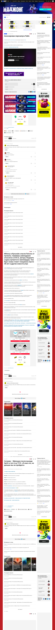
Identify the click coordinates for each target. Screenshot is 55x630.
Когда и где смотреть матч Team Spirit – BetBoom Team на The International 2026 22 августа (18, 612)
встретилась (10, 503)
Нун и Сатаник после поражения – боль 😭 (11, 505)
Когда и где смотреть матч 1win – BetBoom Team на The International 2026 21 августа (17, 468)
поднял (22, 294)
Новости (9, 31)
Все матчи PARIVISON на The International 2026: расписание (13, 437)
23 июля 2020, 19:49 (9, 181)
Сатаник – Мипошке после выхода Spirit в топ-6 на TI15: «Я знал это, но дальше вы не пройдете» (43, 258)
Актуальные (14, 142)
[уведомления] (49, 1)
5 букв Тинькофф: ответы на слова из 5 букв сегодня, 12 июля (13, 217)
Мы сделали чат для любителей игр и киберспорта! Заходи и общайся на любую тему (18, 68)
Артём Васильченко (10, 385)
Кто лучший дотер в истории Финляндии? (42, 342)
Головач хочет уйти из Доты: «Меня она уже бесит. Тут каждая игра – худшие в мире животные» (44, 306)
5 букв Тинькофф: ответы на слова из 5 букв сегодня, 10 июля (13, 220)
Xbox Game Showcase (12, 39)
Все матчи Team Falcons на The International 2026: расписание (13, 461)
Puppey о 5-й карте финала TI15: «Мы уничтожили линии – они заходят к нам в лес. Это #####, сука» (43, 279)
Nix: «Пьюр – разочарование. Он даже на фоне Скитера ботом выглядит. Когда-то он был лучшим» (43, 263)
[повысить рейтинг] (31, 161)
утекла (8, 299)
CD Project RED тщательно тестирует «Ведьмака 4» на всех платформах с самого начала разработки (44, 68)
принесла (32, 278)
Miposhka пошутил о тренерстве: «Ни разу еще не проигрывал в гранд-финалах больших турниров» (19, 568)
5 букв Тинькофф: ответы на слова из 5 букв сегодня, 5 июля (13, 234)
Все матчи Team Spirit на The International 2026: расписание (13, 440)
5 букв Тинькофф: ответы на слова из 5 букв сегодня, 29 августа (44, 57)
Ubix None (8, 163)
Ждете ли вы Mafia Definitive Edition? (13, 80)
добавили (9, 319)
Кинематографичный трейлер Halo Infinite (10, 207)
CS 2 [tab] (5, 17)
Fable (25, 39)
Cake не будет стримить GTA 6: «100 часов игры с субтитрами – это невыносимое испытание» (20, 327)
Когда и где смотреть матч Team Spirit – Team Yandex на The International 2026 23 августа (17, 451)
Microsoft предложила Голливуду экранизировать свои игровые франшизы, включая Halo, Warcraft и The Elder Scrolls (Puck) (43, 84)
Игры (6, 31)
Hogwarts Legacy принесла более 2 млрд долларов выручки (43, 53)
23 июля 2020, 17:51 (9, 164)
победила (16, 508)
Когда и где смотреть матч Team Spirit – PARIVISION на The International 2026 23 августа (17, 447)
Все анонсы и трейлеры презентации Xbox (11, 47)
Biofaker (8, 157)
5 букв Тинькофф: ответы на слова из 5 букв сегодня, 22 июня (13, 244)
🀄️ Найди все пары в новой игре (9, 488)
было (21, 309)
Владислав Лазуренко (11, 131)
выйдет (20, 284)
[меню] (8, 1)
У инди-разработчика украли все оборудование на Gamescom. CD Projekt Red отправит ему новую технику (44, 48)
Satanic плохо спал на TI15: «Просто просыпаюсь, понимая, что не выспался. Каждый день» (43, 273)
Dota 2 (6, 253)
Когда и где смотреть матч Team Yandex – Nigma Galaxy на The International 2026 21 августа (18, 619)
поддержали (19, 289)
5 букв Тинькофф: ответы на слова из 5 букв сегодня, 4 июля (13, 237)
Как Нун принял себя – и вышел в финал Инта (11, 517)
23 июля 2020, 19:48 (10, 171)
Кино (6, 628)
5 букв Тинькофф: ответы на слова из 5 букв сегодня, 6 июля (13, 230)
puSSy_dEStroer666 (10, 187)
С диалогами (33, 142)
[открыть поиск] (47, 1)
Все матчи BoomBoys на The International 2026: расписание (13, 454)
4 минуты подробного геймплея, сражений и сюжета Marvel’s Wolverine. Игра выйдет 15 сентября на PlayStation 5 (44, 78)
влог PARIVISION (9, 524)
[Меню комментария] (35, 157)
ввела (8, 314)
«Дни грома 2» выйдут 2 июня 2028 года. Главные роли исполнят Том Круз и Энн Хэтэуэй (20, 628)
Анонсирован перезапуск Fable (13, 31)
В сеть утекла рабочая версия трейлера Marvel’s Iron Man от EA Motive (43, 73)
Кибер (5, 31)
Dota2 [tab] (7, 17)
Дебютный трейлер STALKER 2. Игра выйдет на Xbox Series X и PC (14, 203)
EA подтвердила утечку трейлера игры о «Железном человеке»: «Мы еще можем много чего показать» (43, 36)
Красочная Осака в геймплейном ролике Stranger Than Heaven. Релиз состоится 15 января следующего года (43, 62)
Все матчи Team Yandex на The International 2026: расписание (13, 444)
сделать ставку (20, 128)
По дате (5, 142)
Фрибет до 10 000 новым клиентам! (12, 400)
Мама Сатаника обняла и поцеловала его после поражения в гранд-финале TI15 (43, 295)
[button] (35, 157)
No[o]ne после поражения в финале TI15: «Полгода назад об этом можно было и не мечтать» (43, 284)
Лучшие (10, 142)
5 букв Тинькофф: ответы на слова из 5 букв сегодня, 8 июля (13, 227)
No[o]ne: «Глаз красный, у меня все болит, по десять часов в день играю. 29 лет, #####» (44, 269)
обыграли (8, 272)
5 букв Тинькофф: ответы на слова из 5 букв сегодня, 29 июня (13, 241)
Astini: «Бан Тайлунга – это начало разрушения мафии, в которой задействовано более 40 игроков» (42, 300)
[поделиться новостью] (35, 34)
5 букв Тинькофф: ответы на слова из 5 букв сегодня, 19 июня (13, 248)
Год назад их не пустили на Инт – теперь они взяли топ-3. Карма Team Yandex (17, 515)
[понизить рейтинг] (35, 161)
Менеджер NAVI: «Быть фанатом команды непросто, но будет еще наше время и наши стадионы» (44, 290)
